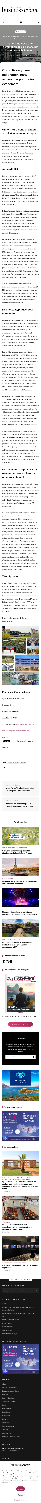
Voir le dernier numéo (20, 1024)
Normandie (6, 1222)
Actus (4, 848)
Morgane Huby (13, 55)
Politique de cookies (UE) (10, 1334)
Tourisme (23, 762)
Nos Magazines (6, 1330)
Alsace (4, 1384)
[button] (6, 632)
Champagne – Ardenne (9, 1401)
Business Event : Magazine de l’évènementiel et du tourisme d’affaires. (18, 1309)
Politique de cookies (19, 1500)
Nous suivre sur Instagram (20, 1279)
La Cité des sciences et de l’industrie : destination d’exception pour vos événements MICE (17, 945)
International (7, 1263)
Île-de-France (20, 32)
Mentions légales (7, 1326)
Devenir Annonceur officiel (10, 1319)
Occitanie (5, 1429)
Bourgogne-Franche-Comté (10, 1391)
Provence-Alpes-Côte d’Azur (11, 1436)
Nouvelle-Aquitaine (22, 1179)
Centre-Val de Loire (8, 1398)
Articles (11, 36)
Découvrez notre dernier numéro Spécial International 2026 (19, 1315)
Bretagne (5, 1394)
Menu (20, 22)
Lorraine (5, 1419)
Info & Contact (7, 1323)
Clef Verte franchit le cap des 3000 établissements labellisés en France (17, 852)
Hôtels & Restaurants (13, 762)
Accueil (5, 36)
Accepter (20, 1489)
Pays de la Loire (7, 1433)
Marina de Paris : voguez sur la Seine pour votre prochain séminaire (19, 883)
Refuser (20, 1495)
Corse (4, 1405)
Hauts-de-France (7, 1408)
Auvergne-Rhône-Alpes (10, 1177)
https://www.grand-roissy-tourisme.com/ (16, 731)
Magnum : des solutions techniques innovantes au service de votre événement (19, 913)
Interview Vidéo (8, 1179)
